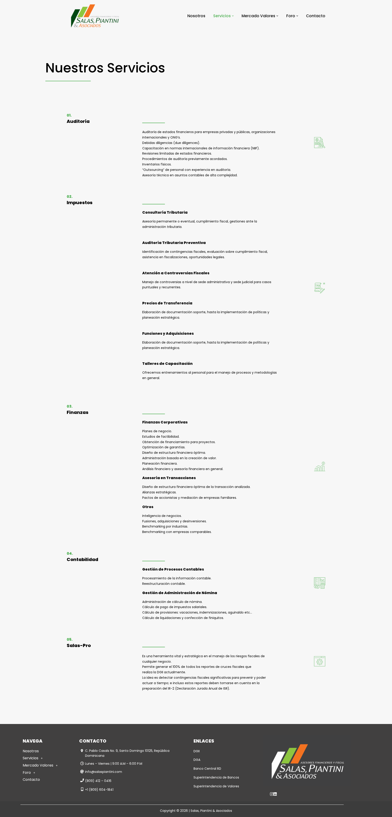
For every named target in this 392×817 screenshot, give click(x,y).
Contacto (315, 16)
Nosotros (196, 16)
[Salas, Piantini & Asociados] (95, 16)
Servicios (30, 758)
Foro (27, 772)
